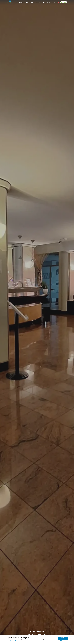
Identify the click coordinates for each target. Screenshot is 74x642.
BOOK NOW (63, 2)
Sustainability (21, 2)
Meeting (38, 2)
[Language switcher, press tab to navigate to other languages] (58, 2)
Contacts (54, 2)
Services (32, 2)
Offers (48, 2)
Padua (43, 2)
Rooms (27, 2)
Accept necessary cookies (62, 639)
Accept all (63, 637)
